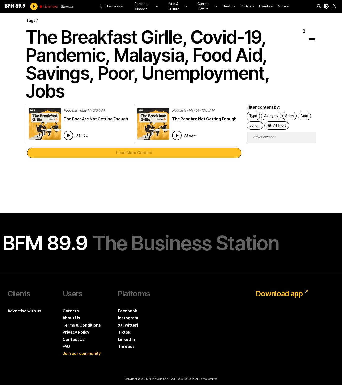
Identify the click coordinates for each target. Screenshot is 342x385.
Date (304, 116)
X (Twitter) (128, 325)
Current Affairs (203, 6)
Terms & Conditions (82, 325)
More (282, 6)
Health (227, 6)
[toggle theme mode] (326, 6)
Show (289, 116)
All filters (279, 125)
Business (113, 6)
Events (264, 6)
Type (253, 116)
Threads (126, 346)
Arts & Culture (173, 6)
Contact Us (74, 339)
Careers (71, 310)
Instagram (128, 317)
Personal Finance (141, 6)
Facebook (127, 310)
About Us (71, 317)
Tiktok (124, 332)
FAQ (66, 346)
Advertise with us (24, 310)
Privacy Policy (76, 332)
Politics (245, 6)
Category (271, 116)
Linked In (126, 339)
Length (254, 125)
